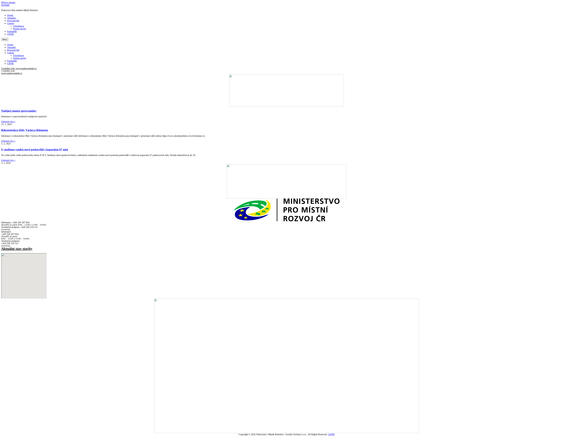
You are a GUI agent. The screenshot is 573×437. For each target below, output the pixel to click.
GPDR (10, 34)
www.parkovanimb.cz (11, 73)
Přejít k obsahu (8, 2)
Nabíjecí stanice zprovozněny (19, 110)
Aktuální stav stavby (16, 249)
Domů (10, 15)
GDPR (331, 434)
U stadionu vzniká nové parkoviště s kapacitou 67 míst (34, 149)
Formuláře (12, 31)
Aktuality (11, 18)
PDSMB (5, 5)
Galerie (10, 23)
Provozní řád (13, 20)
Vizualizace (18, 26)
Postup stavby (19, 28)
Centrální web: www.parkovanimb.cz (19, 68)
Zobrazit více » (8, 121)
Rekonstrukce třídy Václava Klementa (24, 130)
